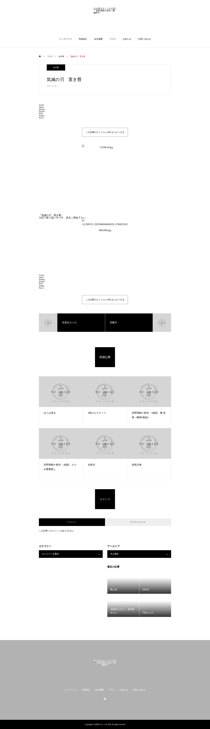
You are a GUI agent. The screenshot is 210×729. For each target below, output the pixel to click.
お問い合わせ (144, 39)
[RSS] (105, 698)
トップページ (65, 39)
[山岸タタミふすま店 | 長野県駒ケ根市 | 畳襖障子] (105, 19)
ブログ (112, 39)
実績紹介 (83, 39)
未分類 (56, 67)
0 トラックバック (138, 522)
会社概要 (98, 39)
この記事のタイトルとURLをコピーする (105, 132)
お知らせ (127, 39)
